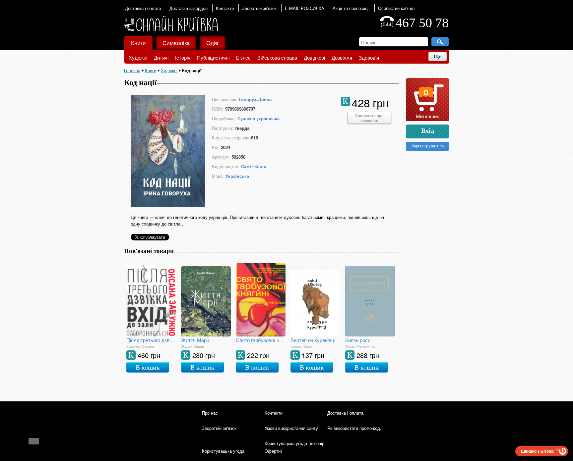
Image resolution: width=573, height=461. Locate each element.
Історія (182, 57)
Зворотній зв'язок (259, 8)
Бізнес (243, 57)
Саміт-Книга (253, 166)
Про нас (210, 413)
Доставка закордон (188, 8)
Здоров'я (369, 57)
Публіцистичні (213, 57)
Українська (237, 176)
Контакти (225, 8)
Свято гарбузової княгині (261, 339)
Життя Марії (195, 339)
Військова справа (277, 57)
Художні (138, 57)
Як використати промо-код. (354, 428)
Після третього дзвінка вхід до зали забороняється (151, 339)
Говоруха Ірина (255, 99)
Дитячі (161, 57)
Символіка (176, 42)
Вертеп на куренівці (312, 339)
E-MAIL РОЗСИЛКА (304, 8)
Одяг (212, 42)
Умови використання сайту (291, 428)
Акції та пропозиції (351, 8)
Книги (138, 42)
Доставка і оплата (143, 8)
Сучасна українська (258, 118)
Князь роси (357, 339)
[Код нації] (168, 207)
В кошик (148, 367)
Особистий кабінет (396, 8)
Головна (132, 70)
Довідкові (314, 57)
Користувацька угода (223, 451)
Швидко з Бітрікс (537, 451)
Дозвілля (342, 57)
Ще (437, 56)
